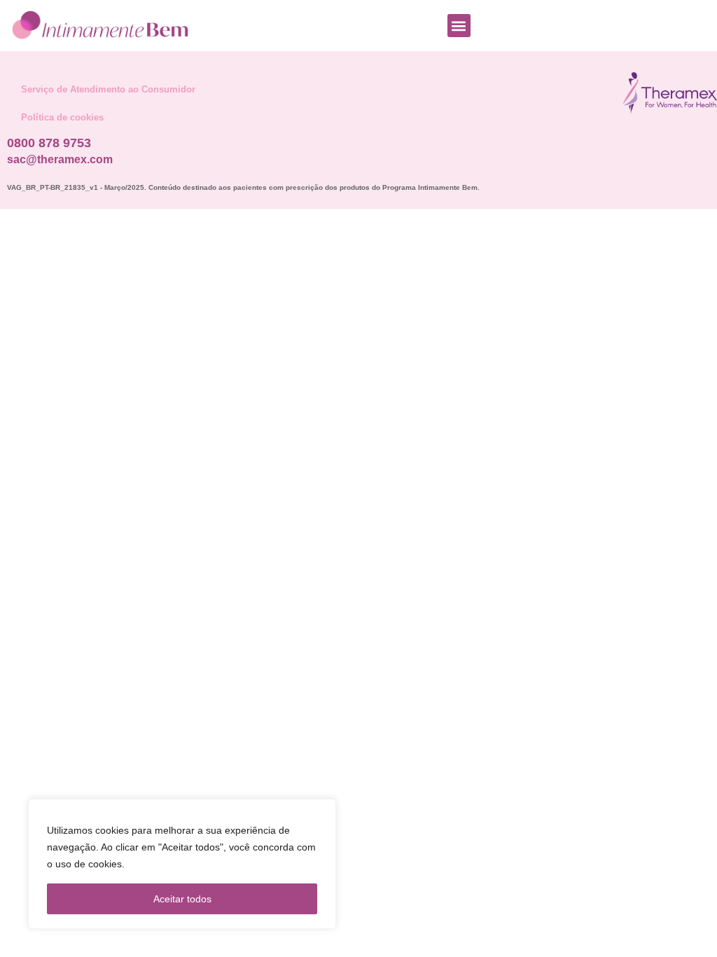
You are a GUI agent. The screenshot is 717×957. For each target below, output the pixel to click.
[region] (182, 864)
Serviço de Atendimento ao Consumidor (108, 89)
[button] (459, 25)
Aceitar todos (182, 898)
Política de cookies (62, 117)
